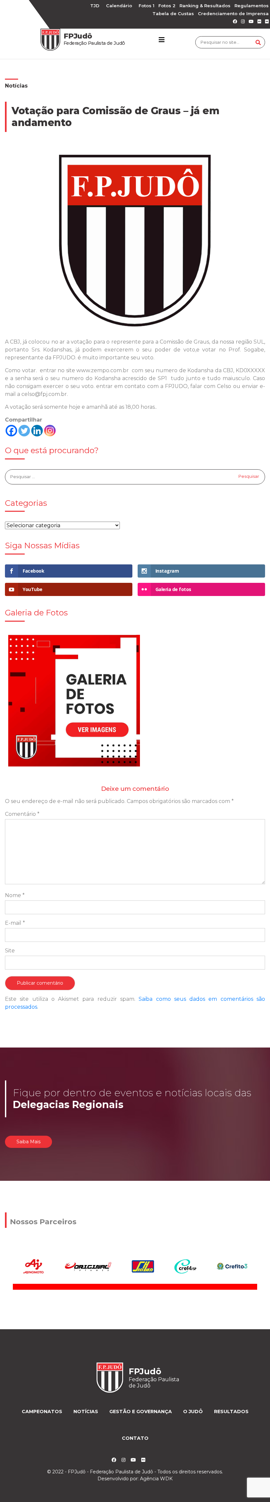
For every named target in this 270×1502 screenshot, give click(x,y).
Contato (135, 1438)
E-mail (15, 923)
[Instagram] (50, 430)
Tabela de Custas (173, 13)
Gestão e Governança (140, 1411)
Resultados (231, 1411)
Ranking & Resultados (204, 5)
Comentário (22, 814)
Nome (15, 895)
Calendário (119, 5)
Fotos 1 (146, 5)
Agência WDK (156, 1479)
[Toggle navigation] (161, 40)
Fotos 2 (167, 5)
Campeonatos (42, 1411)
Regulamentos (251, 5)
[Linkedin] (37, 430)
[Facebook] (11, 430)
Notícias (16, 86)
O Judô (193, 1411)
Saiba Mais (28, 1142)
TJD (94, 5)
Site (10, 950)
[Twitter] (24, 430)
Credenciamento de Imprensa (233, 13)
